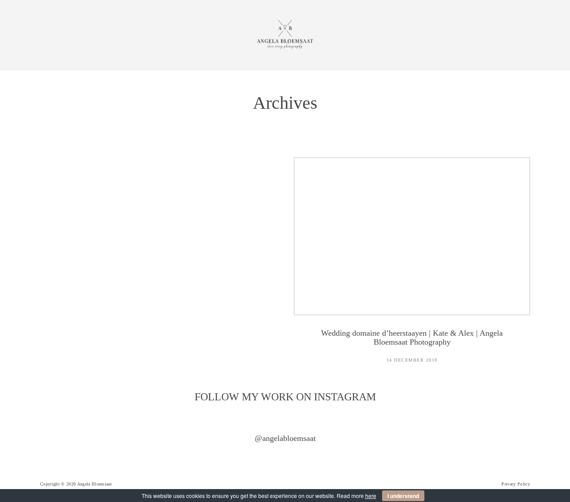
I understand (403, 496)
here (370, 495)
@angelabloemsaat (285, 438)
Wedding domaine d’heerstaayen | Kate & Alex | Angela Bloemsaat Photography (412, 265)
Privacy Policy (515, 483)
